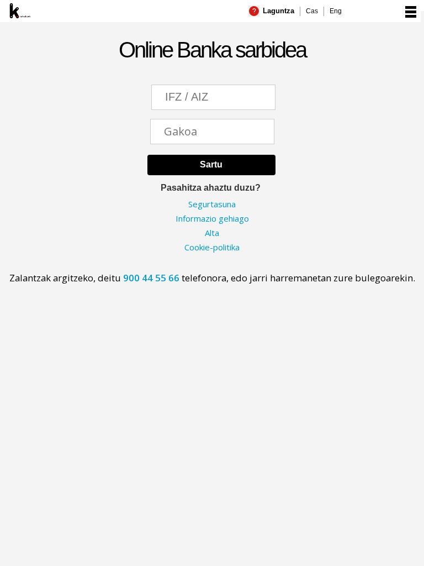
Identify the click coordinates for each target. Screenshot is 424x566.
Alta (212, 232)
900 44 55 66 (152, 277)
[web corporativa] (54, 10)
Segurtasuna (212, 203)
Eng (336, 11)
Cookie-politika (212, 247)
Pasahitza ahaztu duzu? (211, 187)
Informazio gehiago (212, 218)
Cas (312, 11)
